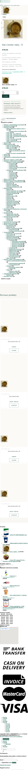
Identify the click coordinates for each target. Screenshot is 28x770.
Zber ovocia (9, 258)
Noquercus (9, 200)
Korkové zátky (13, 271)
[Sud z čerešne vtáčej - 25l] (4, 441)
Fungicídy (12, 163)
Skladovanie (7, 213)
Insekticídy (12, 166)
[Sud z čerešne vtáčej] (6, 13)
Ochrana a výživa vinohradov (14, 170)
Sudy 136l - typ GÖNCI (12, 134)
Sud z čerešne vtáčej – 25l (14, 451)
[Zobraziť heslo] (17, 760)
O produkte (14, 405)
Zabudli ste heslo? (5, 765)
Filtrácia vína (13, 251)
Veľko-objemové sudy (12, 141)
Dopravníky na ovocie (12, 233)
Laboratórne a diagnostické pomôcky (15, 157)
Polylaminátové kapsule (16, 263)
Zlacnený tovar (8, 276)
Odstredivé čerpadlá (18, 241)
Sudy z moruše (10, 140)
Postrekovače (13, 229)
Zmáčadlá (12, 168)
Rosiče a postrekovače (13, 228)
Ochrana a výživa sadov (13, 162)
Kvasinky (9, 198)
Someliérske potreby (10, 216)
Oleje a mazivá (8, 179)
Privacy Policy (4, 736)
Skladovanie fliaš (11, 214)
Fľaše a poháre (8, 144)
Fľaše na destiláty (11, 145)
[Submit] (1, 121)
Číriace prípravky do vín (13, 192)
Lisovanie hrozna (14, 255)
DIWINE (8, 194)
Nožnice (8, 275)
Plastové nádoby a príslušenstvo (13, 181)
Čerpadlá (11, 240)
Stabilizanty (9, 205)
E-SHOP (5, 718)
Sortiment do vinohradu (11, 222)
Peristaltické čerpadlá (18, 242)
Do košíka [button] (14, 350)
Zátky (8, 270)
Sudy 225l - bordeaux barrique (15, 135)
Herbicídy (12, 165)
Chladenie (12, 248)
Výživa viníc (12, 176)
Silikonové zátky (14, 272)
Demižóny (9, 183)
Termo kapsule (13, 264)
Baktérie (8, 189)
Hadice (6, 154)
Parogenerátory (13, 257)
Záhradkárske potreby (10, 273)
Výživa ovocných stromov (16, 167)
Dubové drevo (10, 196)
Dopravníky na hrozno (15, 249)
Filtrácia (6, 143)
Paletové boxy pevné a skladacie (13, 180)
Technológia (7, 232)
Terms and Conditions (15, 736)
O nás (4, 720)
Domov (5, 6)
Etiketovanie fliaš (14, 250)
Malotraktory (10, 225)
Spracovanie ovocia (9, 223)
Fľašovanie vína (13, 253)
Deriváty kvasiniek (11, 193)
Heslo (2, 760)
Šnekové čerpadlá (17, 246)
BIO (10, 171)
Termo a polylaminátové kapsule (16, 260)
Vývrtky (8, 220)
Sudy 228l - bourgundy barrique (15, 136)
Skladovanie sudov (12, 215)
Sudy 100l (9, 132)
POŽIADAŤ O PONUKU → (8, 112)
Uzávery (8, 219)
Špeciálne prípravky (12, 203)
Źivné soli (9, 207)
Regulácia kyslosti (11, 202)
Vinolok (11, 268)
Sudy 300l (9, 137)
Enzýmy (8, 197)
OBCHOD (8, 744)
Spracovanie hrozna (12, 238)
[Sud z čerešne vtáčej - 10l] (4, 332)
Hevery (8, 218)
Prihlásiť (14, 762)
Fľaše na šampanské (12, 146)
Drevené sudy (7, 5)
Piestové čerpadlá (17, 244)
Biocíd (8, 211)
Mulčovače (9, 227)
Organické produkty (12, 201)
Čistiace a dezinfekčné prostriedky (14, 124)
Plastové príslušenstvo (13, 187)
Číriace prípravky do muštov (14, 191)
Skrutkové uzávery (14, 267)
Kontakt (5, 721)
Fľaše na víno (10, 148)
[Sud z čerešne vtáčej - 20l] (4, 496)
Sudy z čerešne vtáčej (15, 5)
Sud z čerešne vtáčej (14, 396)
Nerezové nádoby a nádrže (12, 159)
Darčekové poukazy (9, 126)
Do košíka (5, 96)
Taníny (8, 206)
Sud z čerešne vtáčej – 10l (14, 341)
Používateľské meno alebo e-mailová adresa (13, 756)
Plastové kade (10, 184)
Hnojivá (6, 156)
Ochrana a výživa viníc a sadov (13, 161)
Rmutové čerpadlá (11, 237)
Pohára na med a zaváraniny (14, 153)
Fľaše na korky (13, 149)
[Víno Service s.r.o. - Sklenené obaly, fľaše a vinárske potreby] (5, 1)
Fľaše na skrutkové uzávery (17, 150)
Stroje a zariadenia (9, 224)
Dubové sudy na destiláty (16, 131)
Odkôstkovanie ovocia (13, 236)
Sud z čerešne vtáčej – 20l (14, 506)
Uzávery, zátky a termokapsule (13, 259)
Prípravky (6, 188)
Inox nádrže (9, 235)
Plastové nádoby (11, 185)
